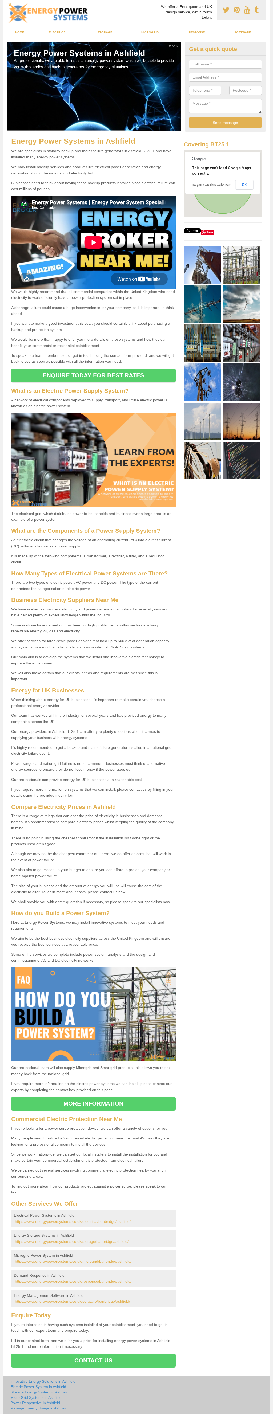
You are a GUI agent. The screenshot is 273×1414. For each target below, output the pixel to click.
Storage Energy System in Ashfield (39, 1392)
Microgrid (150, 32)
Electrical (58, 32)
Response (197, 32)
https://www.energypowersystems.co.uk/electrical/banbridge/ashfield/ (73, 1221)
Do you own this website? (211, 185)
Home (19, 32)
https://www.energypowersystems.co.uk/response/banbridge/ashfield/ (73, 1281)
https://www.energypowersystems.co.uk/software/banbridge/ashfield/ (72, 1301)
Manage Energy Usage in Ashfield (38, 1408)
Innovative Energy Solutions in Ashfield (42, 1381)
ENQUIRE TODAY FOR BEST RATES (93, 375)
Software (242, 32)
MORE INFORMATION (93, 1103)
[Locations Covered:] (10, 4)
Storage (105, 32)
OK (244, 185)
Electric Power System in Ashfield (38, 1387)
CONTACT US (93, 1360)
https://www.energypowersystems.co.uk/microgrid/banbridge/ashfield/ (73, 1261)
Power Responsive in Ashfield (35, 1403)
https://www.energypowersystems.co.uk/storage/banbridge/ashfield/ (72, 1241)
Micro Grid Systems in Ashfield (36, 1397)
